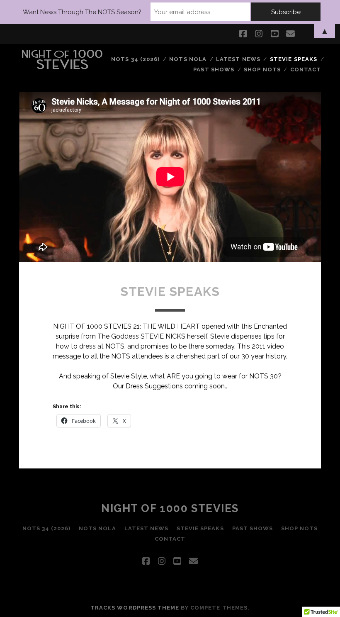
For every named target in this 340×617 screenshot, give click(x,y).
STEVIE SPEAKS (293, 59)
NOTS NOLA (187, 59)
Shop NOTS (262, 69)
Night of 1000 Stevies (170, 508)
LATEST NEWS (238, 59)
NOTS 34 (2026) (135, 59)
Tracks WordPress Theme (134, 608)
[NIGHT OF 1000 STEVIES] (62, 67)
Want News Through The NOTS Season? (82, 12)
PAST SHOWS (213, 69)
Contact (305, 69)
